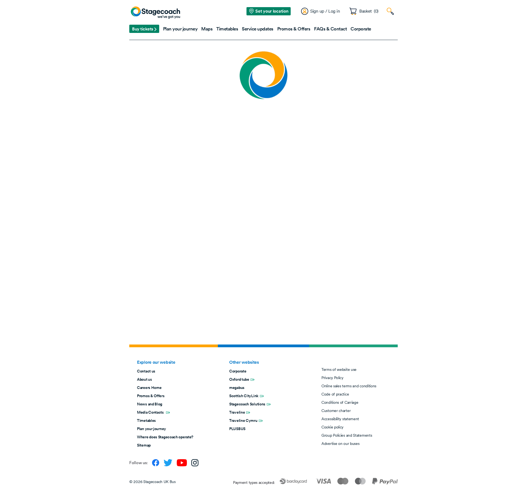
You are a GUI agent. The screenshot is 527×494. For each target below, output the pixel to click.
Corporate (237, 371)
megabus (237, 387)
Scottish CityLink (244, 395)
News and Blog (149, 404)
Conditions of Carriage (339, 402)
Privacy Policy (332, 377)
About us (144, 379)
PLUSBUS (237, 428)
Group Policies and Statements (346, 435)
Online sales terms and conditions (348, 385)
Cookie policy (332, 427)
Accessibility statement (340, 418)
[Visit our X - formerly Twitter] (168, 462)
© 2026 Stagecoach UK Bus (152, 481)
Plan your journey (151, 428)
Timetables (146, 420)
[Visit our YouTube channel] (182, 462)
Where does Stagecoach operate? (165, 436)
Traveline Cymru (243, 420)
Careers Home (149, 387)
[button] (144, 29)
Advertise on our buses (340, 443)
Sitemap (144, 445)
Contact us (146, 371)
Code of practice (335, 394)
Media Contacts (151, 412)
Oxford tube (239, 379)
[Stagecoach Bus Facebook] (155, 462)
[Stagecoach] (155, 12)
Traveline (237, 412)
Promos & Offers (151, 395)
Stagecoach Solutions (247, 404)
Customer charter (336, 410)
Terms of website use (339, 369)
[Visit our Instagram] (194, 462)
